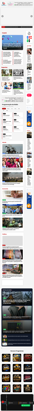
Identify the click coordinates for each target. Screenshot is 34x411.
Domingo (4, 108)
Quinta (19, 108)
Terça (12, 108)
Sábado (7, 110)
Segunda (8, 108)
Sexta (3, 110)
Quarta (15, 108)
